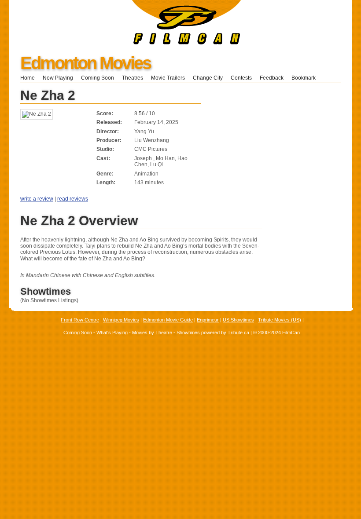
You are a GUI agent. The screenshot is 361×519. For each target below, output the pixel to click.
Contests (241, 78)
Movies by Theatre (152, 332)
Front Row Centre (80, 319)
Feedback (272, 78)
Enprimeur (208, 319)
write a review (36, 199)
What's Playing (112, 332)
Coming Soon (97, 78)
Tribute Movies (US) (279, 319)
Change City (208, 78)
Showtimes (188, 332)
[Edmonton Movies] (125, 43)
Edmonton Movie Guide (168, 319)
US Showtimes (238, 319)
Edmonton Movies (85, 63)
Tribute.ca (238, 332)
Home (27, 78)
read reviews (72, 199)
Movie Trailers (168, 78)
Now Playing (58, 78)
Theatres (132, 78)
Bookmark (306, 78)
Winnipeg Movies (121, 319)
